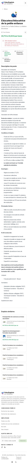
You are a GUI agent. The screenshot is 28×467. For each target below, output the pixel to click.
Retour (6, 9)
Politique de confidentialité (4, 458)
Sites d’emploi (4, 429)
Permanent (19, 52)
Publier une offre (5, 421)
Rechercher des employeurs (8, 414)
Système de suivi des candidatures (10, 424)
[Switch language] (12, 462)
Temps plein (19, 54)
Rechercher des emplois (7, 411)
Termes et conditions (18, 458)
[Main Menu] (25, 3)
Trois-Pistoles (6, 32)
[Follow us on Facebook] (2, 447)
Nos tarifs (3, 426)
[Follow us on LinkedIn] (5, 447)
